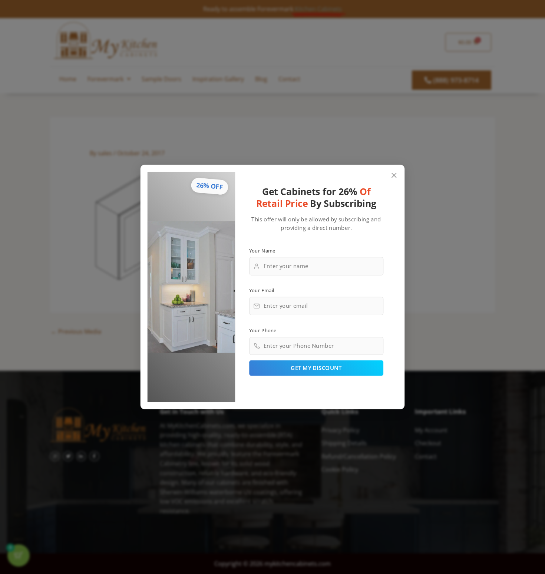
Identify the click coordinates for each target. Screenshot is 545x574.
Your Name (262, 250)
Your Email (261, 290)
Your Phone (263, 330)
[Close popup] (394, 175)
